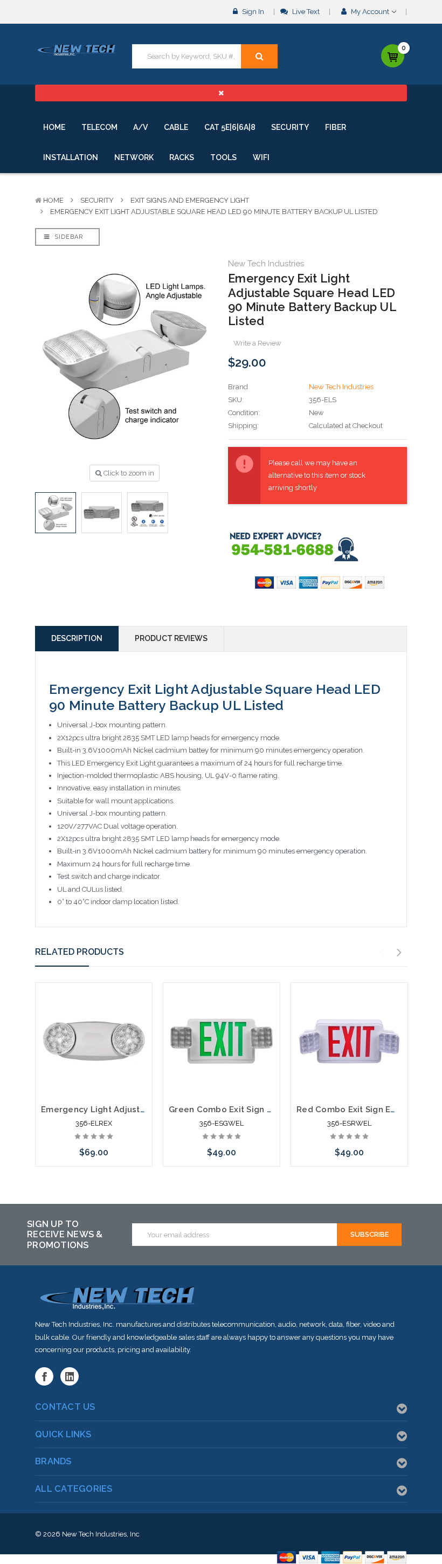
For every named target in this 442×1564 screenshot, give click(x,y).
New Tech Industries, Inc (101, 1534)
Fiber (335, 127)
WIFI (261, 157)
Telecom (99, 127)
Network (134, 157)
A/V (140, 127)
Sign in (252, 12)
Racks (181, 157)
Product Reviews (171, 638)
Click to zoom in (128, 473)
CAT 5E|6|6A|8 (229, 127)
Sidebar (67, 236)
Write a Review (257, 343)
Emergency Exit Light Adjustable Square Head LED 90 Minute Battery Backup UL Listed (214, 212)
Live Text (305, 12)
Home (54, 127)
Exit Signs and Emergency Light (189, 200)
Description (76, 638)
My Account (370, 12)
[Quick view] (93, 1015)
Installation (70, 157)
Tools (223, 157)
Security (290, 127)
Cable (176, 127)
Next (399, 952)
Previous (382, 952)
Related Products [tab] (79, 952)
